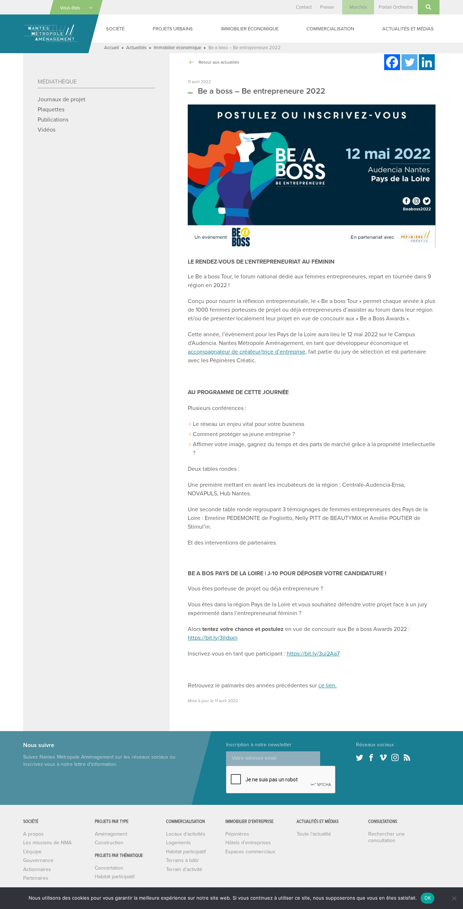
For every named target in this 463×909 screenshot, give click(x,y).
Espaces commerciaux (250, 852)
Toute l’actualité (314, 834)
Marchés (358, 7)
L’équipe (32, 852)
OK (427, 898)
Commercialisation (330, 29)
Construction (109, 843)
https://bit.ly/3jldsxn (213, 637)
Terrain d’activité (184, 869)
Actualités (136, 48)
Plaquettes (51, 109)
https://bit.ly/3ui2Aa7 (313, 653)
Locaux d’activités (185, 834)
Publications (53, 119)
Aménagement (111, 834)
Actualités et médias (408, 29)
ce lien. (327, 685)
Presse (327, 7)
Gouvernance (38, 860)
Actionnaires (37, 869)
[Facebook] (392, 62)
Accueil (111, 48)
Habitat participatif (115, 877)
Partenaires (35, 878)
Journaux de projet (61, 99)
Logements (178, 843)
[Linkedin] (427, 62)
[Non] (454, 898)
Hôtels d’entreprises (248, 843)
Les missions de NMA (47, 843)
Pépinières (237, 834)
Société (115, 29)
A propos (33, 834)
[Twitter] (409, 62)
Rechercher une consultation (386, 837)
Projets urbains (173, 29)
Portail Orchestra (396, 7)
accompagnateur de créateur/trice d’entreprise (246, 351)
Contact (304, 7)
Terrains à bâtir (182, 860)
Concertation (109, 868)
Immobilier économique (250, 29)
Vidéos (46, 129)
